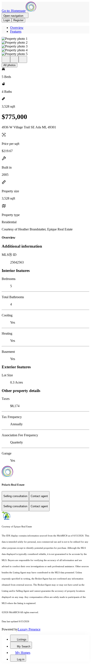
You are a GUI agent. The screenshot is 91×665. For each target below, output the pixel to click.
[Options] (6, 59)
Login (6, 20)
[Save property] (14, 59)
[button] (45, 39)
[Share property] (23, 59)
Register (18, 20)
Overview (16, 27)
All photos (9, 65)
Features (15, 31)
